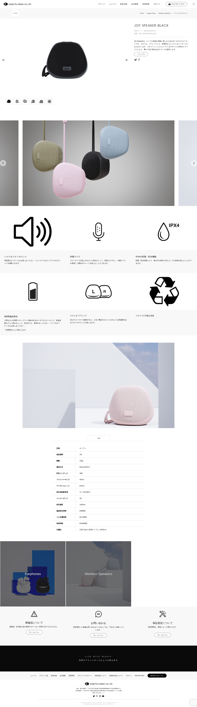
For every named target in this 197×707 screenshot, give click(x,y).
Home (142, 13)
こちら (103, 692)
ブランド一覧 (43, 675)
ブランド (101, 4)
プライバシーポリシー (84, 675)
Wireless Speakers (164, 13)
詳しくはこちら (34, 632)
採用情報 (145, 4)
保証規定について (100, 675)
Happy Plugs (151, 13)
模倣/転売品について (116, 675)
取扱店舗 (123, 4)
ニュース (112, 4)
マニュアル (141, 54)
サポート (156, 4)
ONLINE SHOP (139, 675)
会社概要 (134, 4)
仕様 (98, 438)
